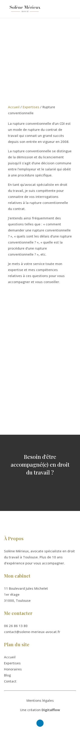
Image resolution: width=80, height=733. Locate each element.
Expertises (31, 107)
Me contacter (40, 487)
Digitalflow (51, 710)
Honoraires (13, 669)
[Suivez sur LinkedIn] (17, 405)
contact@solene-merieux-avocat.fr (32, 631)
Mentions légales (40, 700)
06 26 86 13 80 (25, 335)
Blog (7, 675)
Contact (10, 681)
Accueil (14, 107)
